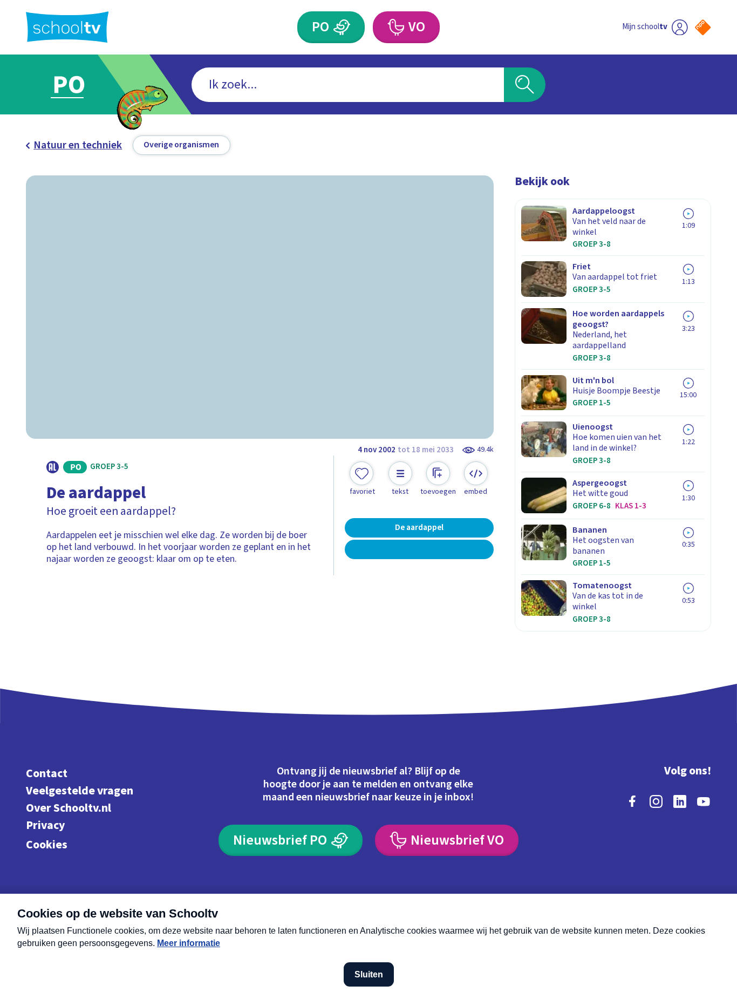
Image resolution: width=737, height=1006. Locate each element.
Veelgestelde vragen (79, 791)
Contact (46, 773)
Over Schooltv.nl (68, 808)
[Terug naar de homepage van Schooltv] (67, 27)
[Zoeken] (524, 84)
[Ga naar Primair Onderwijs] (79, 84)
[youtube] (703, 801)
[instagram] (656, 801)
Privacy (45, 825)
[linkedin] (680, 801)
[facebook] (632, 801)
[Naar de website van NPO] (702, 27)
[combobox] (348, 84)
